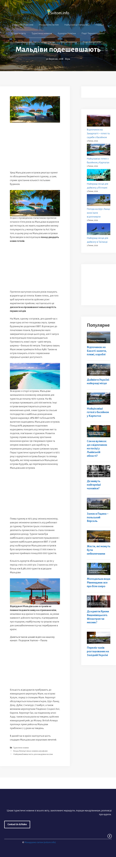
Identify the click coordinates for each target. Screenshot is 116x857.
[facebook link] (110, 836)
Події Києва (48, 42)
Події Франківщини (25, 42)
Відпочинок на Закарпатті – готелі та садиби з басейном (98, 133)
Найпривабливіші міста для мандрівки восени (33, 754)
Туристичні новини (42, 33)
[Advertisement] (35, 149)
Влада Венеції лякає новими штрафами (30, 751)
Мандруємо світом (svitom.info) (40, 842)
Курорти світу (18, 33)
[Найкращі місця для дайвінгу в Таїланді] (98, 229)
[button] (58, 50)
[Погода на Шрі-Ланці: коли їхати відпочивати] (98, 200)
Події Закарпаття (92, 42)
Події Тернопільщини (93, 33)
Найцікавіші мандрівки (77, 24)
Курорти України (67, 33)
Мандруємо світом (49, 24)
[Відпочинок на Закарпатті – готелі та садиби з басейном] (98, 121)
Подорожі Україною (22, 24)
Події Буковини (68, 42)
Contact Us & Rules (17, 824)
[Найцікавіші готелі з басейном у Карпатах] (98, 150)
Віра (67, 59)
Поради (99, 24)
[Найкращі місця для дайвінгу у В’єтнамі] (98, 175)
